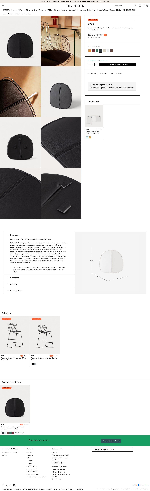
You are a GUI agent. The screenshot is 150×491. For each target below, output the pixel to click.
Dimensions (103, 73)
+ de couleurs (19, 433)
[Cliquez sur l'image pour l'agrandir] (110, 263)
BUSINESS (131, 10)
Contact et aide (57, 449)
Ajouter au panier (119, 65)
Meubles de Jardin (33, 474)
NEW (20, 10)
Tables (50, 10)
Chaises (34, 10)
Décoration (91, 10)
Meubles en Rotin (32, 466)
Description (92, 73)
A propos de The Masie (9, 449)
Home (5, 14)
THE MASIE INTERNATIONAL (104, 450)
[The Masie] (75, 5)
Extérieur (27, 10)
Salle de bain (73, 10)
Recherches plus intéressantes (36, 477)
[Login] (147, 5)
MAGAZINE (120, 10)
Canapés (57, 10)
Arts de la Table (102, 10)
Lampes (83, 10)
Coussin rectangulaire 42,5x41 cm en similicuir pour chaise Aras (13, 428)
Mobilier (65, 10)
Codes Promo (56, 479)
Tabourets (42, 10)
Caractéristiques (116, 73)
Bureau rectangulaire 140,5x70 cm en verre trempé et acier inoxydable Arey (93, 135)
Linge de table (31, 469)
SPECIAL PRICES (10, 10)
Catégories (30, 449)
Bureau (112, 10)
